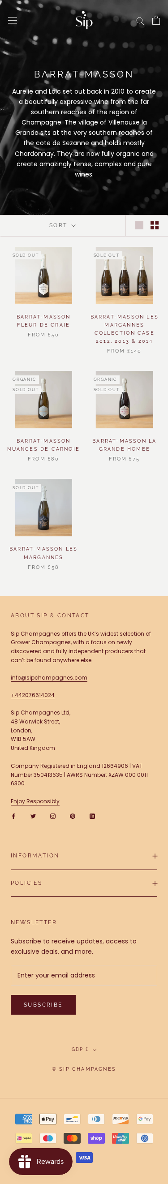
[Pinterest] (72, 816)
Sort (59, 225)
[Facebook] (13, 816)
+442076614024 (33, 695)
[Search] (140, 20)
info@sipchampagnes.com (49, 677)
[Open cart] (156, 20)
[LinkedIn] (92, 816)
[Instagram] (53, 816)
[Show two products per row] (155, 225)
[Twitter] (33, 816)
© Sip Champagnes (84, 1069)
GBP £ (80, 1049)
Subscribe (43, 1005)
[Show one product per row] (139, 225)
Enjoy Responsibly (35, 801)
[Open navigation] (12, 20)
